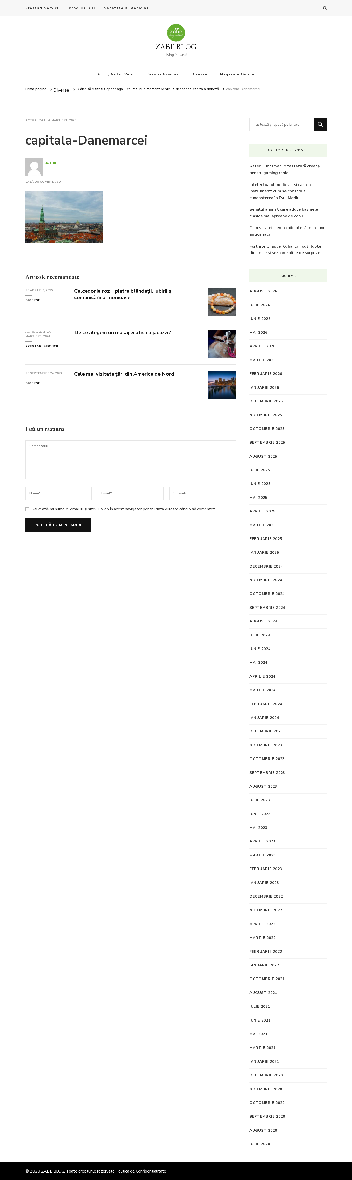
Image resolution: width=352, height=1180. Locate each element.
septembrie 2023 (267, 772)
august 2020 (263, 1130)
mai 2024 (258, 662)
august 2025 (263, 456)
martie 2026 (262, 360)
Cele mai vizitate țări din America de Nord (124, 373)
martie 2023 (262, 855)
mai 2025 (258, 497)
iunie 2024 (260, 648)
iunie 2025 (260, 483)
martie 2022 (262, 937)
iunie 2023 (260, 814)
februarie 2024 (265, 704)
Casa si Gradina (162, 74)
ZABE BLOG (176, 47)
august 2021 (263, 992)
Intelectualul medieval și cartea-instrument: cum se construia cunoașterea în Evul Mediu (281, 191)
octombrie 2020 (267, 1102)
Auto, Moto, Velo (115, 74)
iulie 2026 (259, 304)
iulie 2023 (259, 800)
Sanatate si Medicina (126, 8)
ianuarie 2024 (264, 717)
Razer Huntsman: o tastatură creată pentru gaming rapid (284, 169)
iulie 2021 (259, 1006)
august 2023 (263, 786)
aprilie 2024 (262, 676)
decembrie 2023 (266, 731)
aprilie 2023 (262, 841)
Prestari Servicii (42, 8)
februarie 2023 (265, 868)
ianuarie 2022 (264, 965)
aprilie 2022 (262, 924)
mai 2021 (258, 1034)
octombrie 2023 (267, 758)
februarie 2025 (265, 538)
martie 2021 (262, 1047)
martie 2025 (262, 524)
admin (50, 162)
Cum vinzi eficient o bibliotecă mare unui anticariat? (287, 231)
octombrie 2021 (267, 978)
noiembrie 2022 (265, 910)
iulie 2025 (259, 470)
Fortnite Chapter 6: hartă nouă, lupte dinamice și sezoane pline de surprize (285, 249)
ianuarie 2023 (264, 882)
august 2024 (263, 621)
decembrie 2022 (266, 896)
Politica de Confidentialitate (140, 1171)
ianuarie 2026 (264, 387)
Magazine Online (237, 74)
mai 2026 (258, 332)
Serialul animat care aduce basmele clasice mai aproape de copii (283, 213)
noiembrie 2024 (265, 580)
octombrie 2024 (267, 593)
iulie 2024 (259, 635)
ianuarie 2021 (264, 1061)
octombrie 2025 (267, 428)
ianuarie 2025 (264, 552)
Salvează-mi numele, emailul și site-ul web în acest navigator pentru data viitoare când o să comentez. (124, 509)
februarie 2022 (265, 951)
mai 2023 (258, 827)
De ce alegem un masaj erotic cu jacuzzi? (122, 332)
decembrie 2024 (266, 566)
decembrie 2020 (266, 1075)
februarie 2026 (265, 373)
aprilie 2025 (262, 511)
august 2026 (263, 291)
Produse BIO (82, 8)
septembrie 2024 (267, 607)
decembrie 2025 (266, 401)
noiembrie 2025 (265, 414)
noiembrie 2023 (265, 745)
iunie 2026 (260, 318)
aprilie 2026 (262, 346)
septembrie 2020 (267, 1116)
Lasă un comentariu (43, 182)
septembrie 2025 (267, 442)
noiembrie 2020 (265, 1089)
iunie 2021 (260, 1020)
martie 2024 (262, 690)
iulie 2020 (259, 1144)
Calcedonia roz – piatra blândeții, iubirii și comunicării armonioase (123, 294)
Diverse (199, 74)
